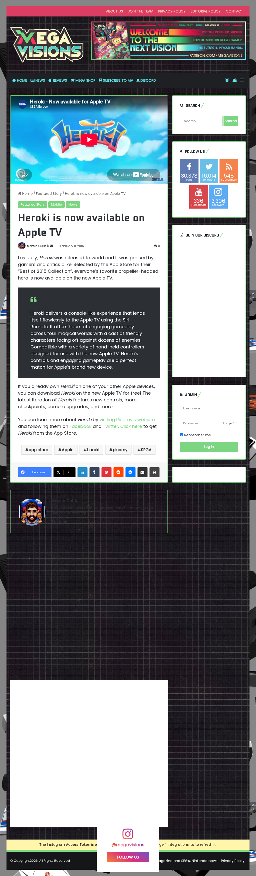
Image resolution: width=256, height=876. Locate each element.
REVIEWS (59, 80)
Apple (68, 450)
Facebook (80, 426)
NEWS (39, 80)
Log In (209, 446)
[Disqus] (89, 608)
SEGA (146, 450)
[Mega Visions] (47, 44)
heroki (93, 450)
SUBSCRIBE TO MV (117, 80)
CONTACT (234, 11)
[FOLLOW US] (128, 836)
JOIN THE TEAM (140, 11)
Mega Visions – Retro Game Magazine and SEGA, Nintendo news (162, 860)
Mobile (56, 204)
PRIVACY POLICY (172, 11)
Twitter (110, 426)
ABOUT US (114, 11)
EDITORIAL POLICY (206, 11)
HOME (21, 80)
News (73, 204)
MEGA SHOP (85, 80)
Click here (130, 426)
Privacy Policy (232, 860)
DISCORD (148, 80)
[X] (60, 521)
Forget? (228, 423)
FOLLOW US (128, 857)
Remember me (197, 435)
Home (27, 193)
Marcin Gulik (36, 246)
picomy (120, 450)
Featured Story (49, 193)
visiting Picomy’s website (126, 419)
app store (38, 450)
